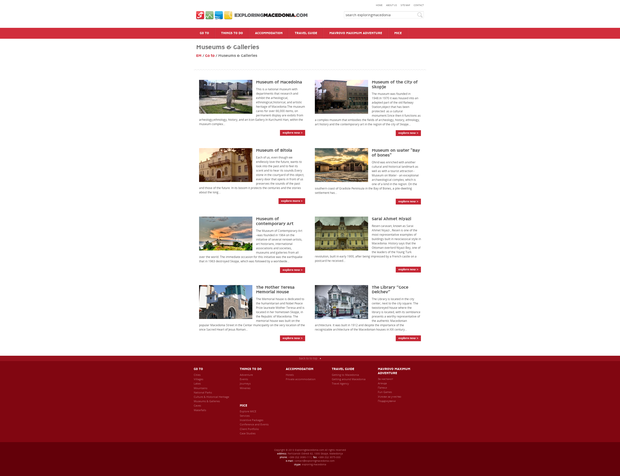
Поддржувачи (387, 401)
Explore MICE (248, 411)
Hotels (290, 375)
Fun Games (385, 392)
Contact (419, 5)
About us (391, 5)
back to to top (308, 358)
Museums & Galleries (207, 401)
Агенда (382, 383)
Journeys (245, 383)
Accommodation (299, 369)
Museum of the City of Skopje (395, 85)
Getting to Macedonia (345, 375)
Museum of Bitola (274, 150)
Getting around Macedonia (348, 379)
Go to (210, 55)
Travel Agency (340, 383)
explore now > (292, 133)
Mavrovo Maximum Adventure (394, 371)
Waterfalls (200, 410)
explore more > (291, 201)
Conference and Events (254, 424)
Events (244, 379)
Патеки (382, 387)
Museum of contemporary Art (275, 221)
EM (199, 55)
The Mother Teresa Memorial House (275, 290)
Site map (405, 5)
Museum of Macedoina (279, 82)
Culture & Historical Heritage (211, 397)
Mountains (200, 388)
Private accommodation (301, 379)
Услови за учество (389, 396)
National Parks (203, 392)
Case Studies (248, 433)
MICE (243, 406)
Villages (198, 379)
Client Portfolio (249, 429)
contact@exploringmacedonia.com (314, 460)
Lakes (197, 383)
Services (245, 415)
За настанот (385, 379)
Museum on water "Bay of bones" (396, 153)
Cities (197, 375)
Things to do (251, 369)
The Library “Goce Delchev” (390, 290)
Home (379, 5)
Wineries (245, 388)
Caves (197, 405)
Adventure (246, 375)
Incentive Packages (251, 420)
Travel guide (343, 369)
